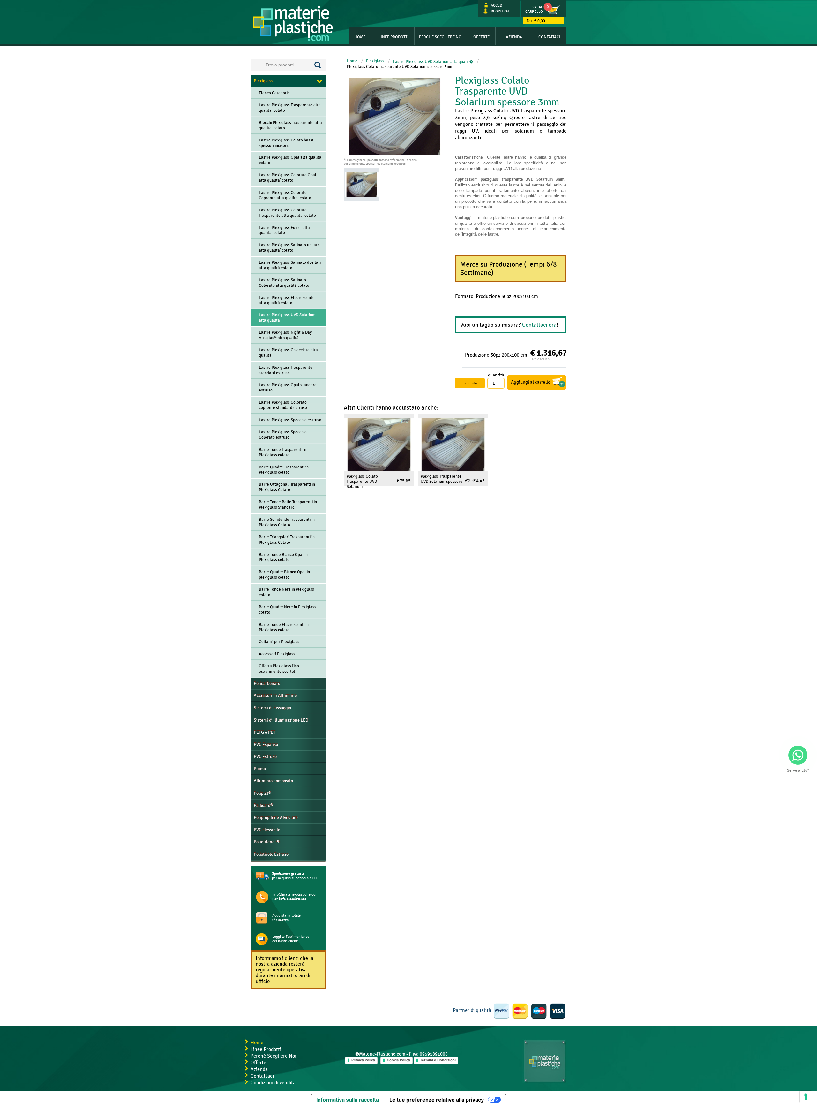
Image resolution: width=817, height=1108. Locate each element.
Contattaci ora (539, 325)
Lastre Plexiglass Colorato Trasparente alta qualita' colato (287, 213)
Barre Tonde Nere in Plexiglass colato (286, 592)
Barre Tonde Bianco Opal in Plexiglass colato (283, 557)
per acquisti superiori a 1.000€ (296, 875)
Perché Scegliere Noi (273, 1056)
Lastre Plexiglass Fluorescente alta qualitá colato (287, 300)
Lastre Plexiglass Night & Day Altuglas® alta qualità (285, 335)
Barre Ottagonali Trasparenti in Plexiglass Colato (287, 487)
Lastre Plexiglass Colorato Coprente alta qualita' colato (285, 195)
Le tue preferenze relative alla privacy (436, 1100)
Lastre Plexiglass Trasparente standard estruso (285, 370)
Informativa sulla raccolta (347, 1100)
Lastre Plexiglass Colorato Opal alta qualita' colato (287, 177)
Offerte (481, 37)
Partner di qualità (472, 1010)
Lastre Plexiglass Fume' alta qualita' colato (284, 230)
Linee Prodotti (393, 37)
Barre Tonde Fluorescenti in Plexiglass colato (284, 627)
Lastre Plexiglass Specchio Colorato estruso (283, 434)
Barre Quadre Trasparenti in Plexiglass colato (284, 470)
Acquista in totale (286, 917)
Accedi (496, 5)
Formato (470, 383)
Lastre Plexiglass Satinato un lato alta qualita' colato (289, 247)
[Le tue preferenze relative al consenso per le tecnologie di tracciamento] (806, 1097)
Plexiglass (375, 61)
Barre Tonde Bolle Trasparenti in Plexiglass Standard (288, 504)
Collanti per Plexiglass (279, 641)
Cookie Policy (398, 1060)
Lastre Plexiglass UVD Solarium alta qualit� (433, 61)
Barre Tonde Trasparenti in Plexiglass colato (282, 452)
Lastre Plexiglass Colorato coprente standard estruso (283, 405)
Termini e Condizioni (438, 1060)
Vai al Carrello (534, 9)
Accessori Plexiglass (277, 653)
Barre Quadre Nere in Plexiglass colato (287, 609)
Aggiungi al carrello (531, 382)
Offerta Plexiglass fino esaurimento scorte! (279, 669)
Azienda (514, 37)
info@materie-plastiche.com (295, 896)
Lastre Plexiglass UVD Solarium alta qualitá (287, 317)
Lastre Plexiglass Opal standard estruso (288, 388)
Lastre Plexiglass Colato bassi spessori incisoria (286, 143)
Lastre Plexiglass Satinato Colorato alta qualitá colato (284, 282)
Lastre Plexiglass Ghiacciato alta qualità (288, 352)
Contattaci (549, 37)
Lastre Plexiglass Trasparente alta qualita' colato (290, 107)
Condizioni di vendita (273, 1083)
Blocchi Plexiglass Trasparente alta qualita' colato (290, 125)
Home (359, 37)
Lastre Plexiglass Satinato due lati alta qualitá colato (290, 265)
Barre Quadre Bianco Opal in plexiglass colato (284, 574)
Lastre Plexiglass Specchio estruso (290, 419)
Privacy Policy (363, 1060)
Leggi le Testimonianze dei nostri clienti (290, 938)
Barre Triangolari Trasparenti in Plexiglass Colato (287, 540)
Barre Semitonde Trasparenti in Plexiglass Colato (287, 522)
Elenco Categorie (274, 92)
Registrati (500, 11)
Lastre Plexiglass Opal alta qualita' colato (290, 160)
